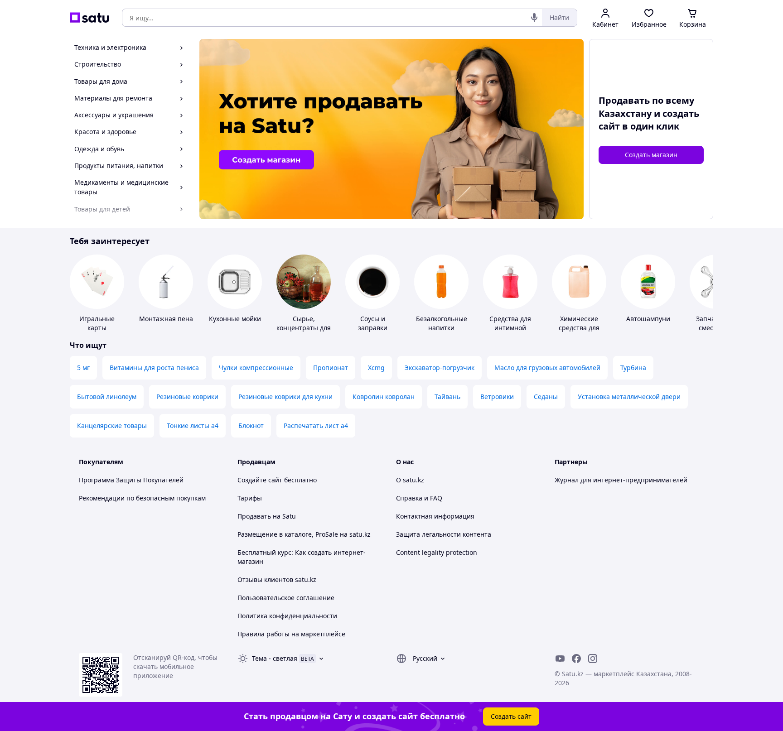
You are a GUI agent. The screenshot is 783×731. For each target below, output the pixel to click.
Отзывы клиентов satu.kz (276, 579)
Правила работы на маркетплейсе (291, 634)
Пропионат (330, 367)
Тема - (274, 658)
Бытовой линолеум (106, 396)
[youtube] (560, 658)
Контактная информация (435, 516)
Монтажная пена (166, 318)
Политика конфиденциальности (287, 615)
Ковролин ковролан (384, 396)
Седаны (546, 396)
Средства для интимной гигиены (510, 327)
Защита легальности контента (443, 534)
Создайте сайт (259, 480)
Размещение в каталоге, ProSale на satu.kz (304, 534)
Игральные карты (97, 323)
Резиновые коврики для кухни (285, 396)
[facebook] (576, 658)
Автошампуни (648, 318)
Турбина (633, 367)
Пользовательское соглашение (285, 597)
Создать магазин (651, 154)
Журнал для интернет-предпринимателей (621, 480)
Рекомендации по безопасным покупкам (142, 498)
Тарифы (249, 498)
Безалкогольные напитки (441, 323)
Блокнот (251, 425)
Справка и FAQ (419, 498)
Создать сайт (511, 716)
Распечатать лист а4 (316, 425)
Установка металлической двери (629, 396)
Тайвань (447, 396)
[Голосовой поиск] (534, 17)
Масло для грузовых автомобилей (547, 367)
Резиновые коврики (187, 396)
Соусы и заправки (372, 323)
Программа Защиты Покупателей (131, 480)
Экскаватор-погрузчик (439, 367)
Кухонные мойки (235, 318)
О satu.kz (410, 480)
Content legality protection (436, 552)
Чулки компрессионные (256, 367)
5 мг (83, 367)
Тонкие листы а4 (192, 425)
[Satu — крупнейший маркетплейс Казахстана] (89, 17)
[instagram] (592, 658)
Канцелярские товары (112, 425)
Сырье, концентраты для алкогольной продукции (303, 332)
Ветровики (497, 396)
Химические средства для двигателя (579, 327)
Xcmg (376, 367)
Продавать (254, 516)
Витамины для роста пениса (154, 367)
